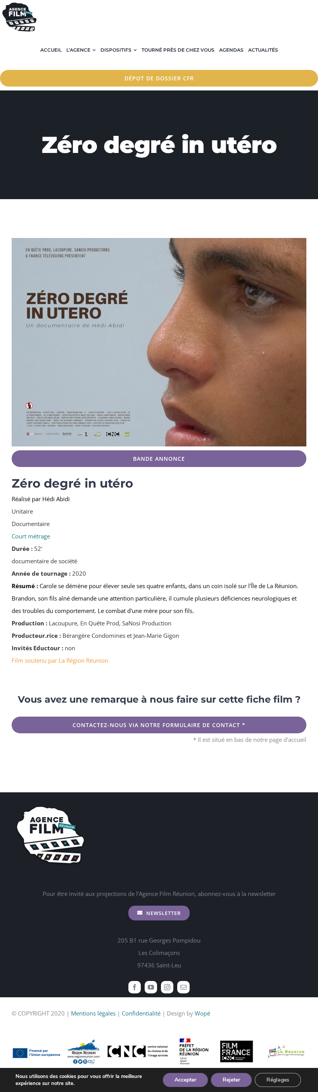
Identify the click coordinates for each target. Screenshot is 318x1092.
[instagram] (167, 987)
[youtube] (151, 987)
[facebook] (134, 987)
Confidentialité (141, 1013)
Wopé (202, 1013)
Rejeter (231, 1079)
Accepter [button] (185, 1079)
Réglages (277, 1079)
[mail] (183, 987)
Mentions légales (93, 1013)
